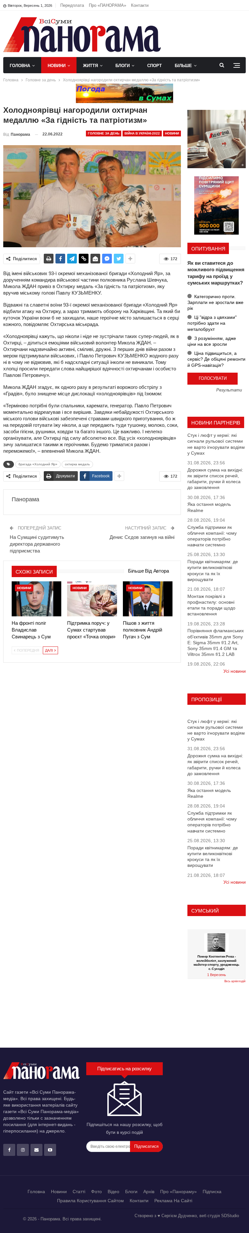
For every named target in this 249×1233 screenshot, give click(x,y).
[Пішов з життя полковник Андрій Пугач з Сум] (147, 598)
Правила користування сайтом (90, 1200)
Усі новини (234, 671)
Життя (90, 65)
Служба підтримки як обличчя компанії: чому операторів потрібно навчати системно (212, 536)
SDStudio (230, 1215)
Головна (20, 65)
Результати (229, 390)
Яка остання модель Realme (209, 507)
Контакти (139, 5)
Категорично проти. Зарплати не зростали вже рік (215, 302)
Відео (113, 1191)
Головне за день (103, 133)
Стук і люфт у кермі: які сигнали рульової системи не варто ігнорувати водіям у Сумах (216, 444)
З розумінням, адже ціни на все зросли (211, 341)
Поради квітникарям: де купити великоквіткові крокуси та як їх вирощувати (212, 570)
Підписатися (146, 1146)
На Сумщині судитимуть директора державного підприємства (37, 543)
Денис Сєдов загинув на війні (142, 537)
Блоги (122, 65)
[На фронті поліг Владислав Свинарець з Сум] (36, 598)
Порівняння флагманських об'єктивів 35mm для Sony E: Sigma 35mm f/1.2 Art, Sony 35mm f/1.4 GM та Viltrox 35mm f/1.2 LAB (215, 642)
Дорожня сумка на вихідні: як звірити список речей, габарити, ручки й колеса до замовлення (215, 478)
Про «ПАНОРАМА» (107, 5)
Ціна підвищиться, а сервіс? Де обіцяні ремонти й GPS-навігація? (216, 359)
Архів (148, 1191)
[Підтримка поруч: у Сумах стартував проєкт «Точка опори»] (92, 598)
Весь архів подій (234, 981)
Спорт (154, 65)
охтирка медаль (77, 464)
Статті (79, 1191)
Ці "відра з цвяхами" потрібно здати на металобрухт (212, 323)
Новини (56, 65)
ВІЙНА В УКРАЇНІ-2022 (142, 133)
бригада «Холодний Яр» (37, 464)
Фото (96, 1191)
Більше (183, 65)
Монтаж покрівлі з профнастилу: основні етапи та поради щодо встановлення (211, 605)
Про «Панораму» (178, 1191)
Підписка (212, 1191)
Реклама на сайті (173, 1200)
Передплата (72, 5)
